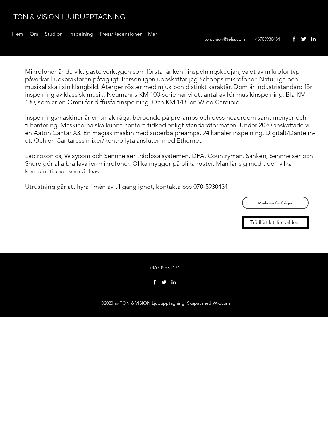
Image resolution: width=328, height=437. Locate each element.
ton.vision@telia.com (224, 39)
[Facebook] (294, 39)
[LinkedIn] (313, 39)
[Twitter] (303, 39)
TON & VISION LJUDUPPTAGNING (69, 16)
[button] (81, 34)
